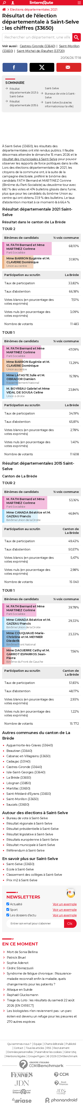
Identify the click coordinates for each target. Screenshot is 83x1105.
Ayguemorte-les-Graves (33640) (29, 745)
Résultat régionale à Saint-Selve (29, 823)
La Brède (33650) (18, 778)
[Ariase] (22, 1100)
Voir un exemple (65, 904)
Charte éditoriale (53, 1044)
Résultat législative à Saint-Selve (29, 834)
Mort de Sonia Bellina (22, 952)
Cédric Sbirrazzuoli (20, 968)
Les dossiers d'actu (22, 915)
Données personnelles (20, 1052)
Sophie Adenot (18, 963)
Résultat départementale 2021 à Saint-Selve (24, 92)
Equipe (38, 1044)
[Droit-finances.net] (61, 1083)
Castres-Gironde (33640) (37, 46)
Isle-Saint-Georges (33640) (25, 772)
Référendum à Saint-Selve (25, 850)
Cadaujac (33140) (18, 761)
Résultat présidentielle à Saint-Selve (32, 829)
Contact (18, 1048)
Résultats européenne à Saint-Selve (32, 840)
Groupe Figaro (36, 1056)
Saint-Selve (52, 102)
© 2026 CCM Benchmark (62, 1056)
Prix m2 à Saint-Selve (21, 880)
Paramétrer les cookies (48, 1052)
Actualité (15, 904)
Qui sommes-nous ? (19, 1044)
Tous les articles (35, 1048)
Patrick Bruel (16, 957)
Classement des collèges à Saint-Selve (34, 875)
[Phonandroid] (61, 1100)
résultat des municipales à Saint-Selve (29, 159)
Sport (13, 910)
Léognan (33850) (18, 783)
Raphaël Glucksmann (22, 995)
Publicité (71, 1044)
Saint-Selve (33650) (20, 864)
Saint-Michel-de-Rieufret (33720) (40, 51)
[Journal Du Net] (22, 1083)
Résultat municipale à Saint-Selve (30, 845)
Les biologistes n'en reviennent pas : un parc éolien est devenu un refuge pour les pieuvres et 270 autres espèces (42, 1016)
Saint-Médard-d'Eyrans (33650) (28, 794)
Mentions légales (16, 1056)
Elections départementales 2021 (33, 9)
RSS (48, 1048)
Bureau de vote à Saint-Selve (27, 818)
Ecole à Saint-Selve (20, 869)
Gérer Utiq (70, 1052)
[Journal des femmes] (22, 1074)
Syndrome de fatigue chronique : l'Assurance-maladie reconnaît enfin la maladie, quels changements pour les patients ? (39, 979)
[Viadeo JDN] (61, 1091)
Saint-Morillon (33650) (22, 799)
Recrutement (61, 1048)
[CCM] (61, 1074)
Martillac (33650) (18, 788)
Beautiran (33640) (19, 751)
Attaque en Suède (20, 990)
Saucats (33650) (17, 804)
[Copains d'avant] (22, 1091)
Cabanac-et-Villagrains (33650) (28, 756)
